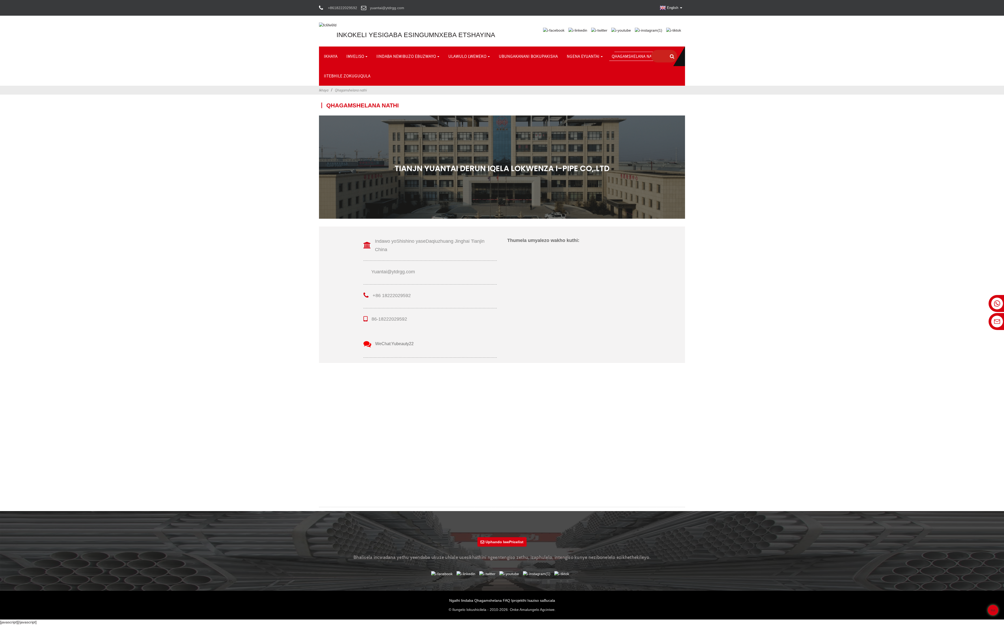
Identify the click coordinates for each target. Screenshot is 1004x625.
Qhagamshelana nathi (351, 90)
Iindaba (467, 600)
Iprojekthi (518, 600)
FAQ (506, 600)
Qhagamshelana (488, 600)
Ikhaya (323, 90)
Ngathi (454, 600)
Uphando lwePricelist (504, 542)
